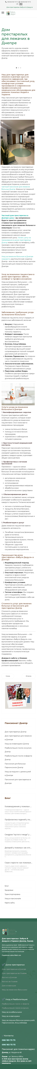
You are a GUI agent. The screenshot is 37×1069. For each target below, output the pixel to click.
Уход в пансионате (13, 899)
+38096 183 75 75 (25, 2)
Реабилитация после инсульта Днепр (18, 750)
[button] (16, 67)
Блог (7, 886)
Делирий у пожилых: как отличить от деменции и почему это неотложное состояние (18, 847)
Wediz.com (17, 955)
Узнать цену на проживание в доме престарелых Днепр (16, 240)
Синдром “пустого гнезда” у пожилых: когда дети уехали (18, 834)
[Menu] (3, 12)
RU (21, 4)
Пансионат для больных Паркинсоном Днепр (15, 765)
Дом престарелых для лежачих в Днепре (18, 738)
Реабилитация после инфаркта (15, 1004)
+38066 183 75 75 (12, 2)
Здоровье (9, 890)
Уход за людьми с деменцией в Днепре (18, 773)
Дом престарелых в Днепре (14, 969)
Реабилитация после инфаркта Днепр (18, 758)
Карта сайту (10, 903)
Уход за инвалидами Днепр (17, 744)
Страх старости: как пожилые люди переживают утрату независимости (18, 862)
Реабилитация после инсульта (15, 1008)
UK (17, 4)
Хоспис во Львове (9, 982)
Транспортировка (12, 894)
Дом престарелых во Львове (14, 973)
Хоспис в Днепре (9, 977)
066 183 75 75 (8, 1040)
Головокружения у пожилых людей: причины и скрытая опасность (18, 806)
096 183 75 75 (8, 1044)
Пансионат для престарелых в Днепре (18, 781)
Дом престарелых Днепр (15, 732)
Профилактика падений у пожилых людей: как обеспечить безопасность (18, 819)
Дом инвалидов (9, 986)
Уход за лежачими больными (14, 990)
